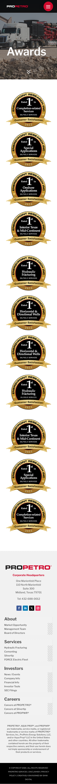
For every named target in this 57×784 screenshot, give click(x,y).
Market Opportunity (15, 625)
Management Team (15, 629)
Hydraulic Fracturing (15, 647)
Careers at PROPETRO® (17, 705)
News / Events (12, 674)
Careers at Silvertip (15, 709)
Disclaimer (34, 772)
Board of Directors (14, 633)
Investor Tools (12, 686)
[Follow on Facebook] (19, 608)
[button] (48, 6)
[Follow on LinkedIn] (25, 608)
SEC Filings (10, 690)
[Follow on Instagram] (38, 608)
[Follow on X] (31, 608)
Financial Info (11, 682)
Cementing (10, 651)
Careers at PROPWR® (16, 713)
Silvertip (9, 655)
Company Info (12, 678)
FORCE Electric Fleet (16, 659)
